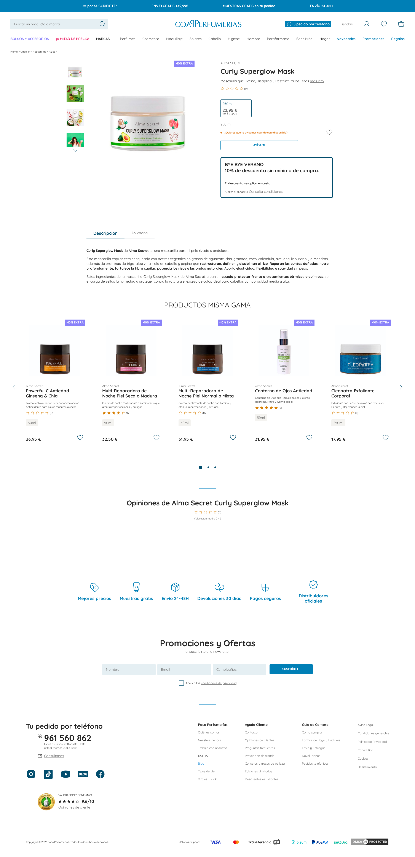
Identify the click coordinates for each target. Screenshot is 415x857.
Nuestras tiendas (210, 740)
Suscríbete (291, 669)
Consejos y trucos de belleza (265, 763)
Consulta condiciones (266, 191)
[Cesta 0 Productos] (401, 24)
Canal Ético (365, 750)
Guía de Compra (315, 724)
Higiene (234, 39)
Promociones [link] (373, 39)
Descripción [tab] (105, 233)
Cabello (215, 39)
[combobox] (59, 24)
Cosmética (150, 39)
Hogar (324, 39)
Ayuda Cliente (256, 724)
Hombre (253, 39)
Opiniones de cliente (74, 807)
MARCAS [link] (103, 39)
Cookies (363, 759)
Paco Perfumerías (213, 724)
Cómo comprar (312, 732)
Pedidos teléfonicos (315, 763)
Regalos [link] (398, 39)
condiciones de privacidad (218, 683)
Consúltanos (54, 756)
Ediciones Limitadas (258, 771)
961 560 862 (67, 737)
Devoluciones (311, 756)
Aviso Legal (366, 725)
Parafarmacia (278, 39)
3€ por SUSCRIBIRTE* (99, 6)
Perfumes (128, 39)
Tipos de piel (206, 771)
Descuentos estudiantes (261, 779)
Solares (196, 39)
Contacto (251, 732)
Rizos (52, 51)
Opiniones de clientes (260, 740)
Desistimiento (367, 767)
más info (317, 81)
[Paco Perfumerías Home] (208, 24)
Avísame (259, 145)
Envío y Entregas (313, 748)
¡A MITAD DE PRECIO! (72, 39)
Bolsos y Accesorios (29, 39)
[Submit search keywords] (102, 24)
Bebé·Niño (304, 39)
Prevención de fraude (259, 756)
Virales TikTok (207, 779)
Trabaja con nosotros (212, 748)
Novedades (346, 39)
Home (14, 51)
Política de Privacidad (372, 742)
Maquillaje (174, 39)
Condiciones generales (373, 733)
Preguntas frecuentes (260, 748)
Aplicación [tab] (139, 233)
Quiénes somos (209, 732)
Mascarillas (39, 51)
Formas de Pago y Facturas (321, 740)
